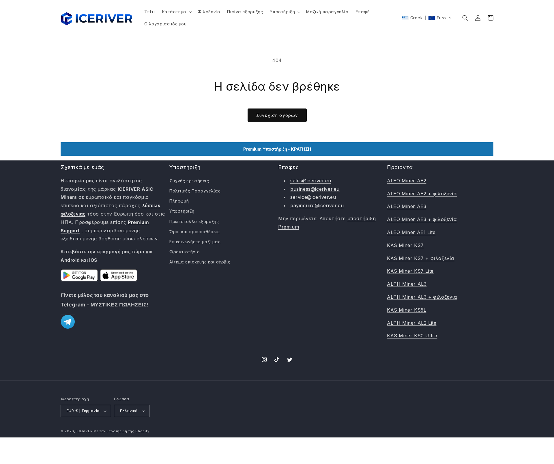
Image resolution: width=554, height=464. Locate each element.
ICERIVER (84, 431)
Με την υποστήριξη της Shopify (121, 431)
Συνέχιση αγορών (277, 115)
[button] (176, 12)
